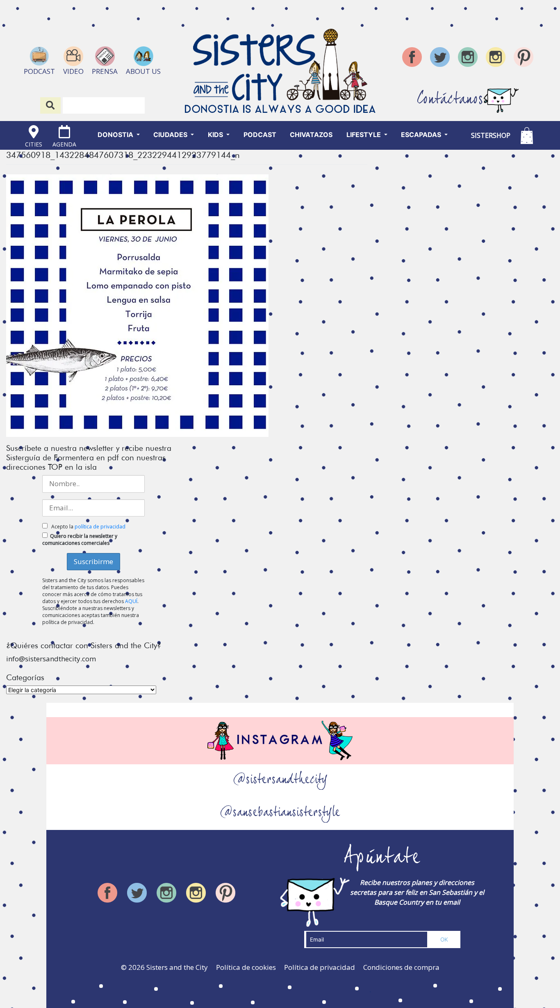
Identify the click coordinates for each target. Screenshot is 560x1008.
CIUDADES (171, 134)
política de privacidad (100, 526)
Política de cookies (246, 967)
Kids (216, 134)
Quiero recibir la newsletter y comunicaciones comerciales (79, 539)
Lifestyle (364, 134)
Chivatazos (311, 134)
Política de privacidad (319, 967)
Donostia (116, 134)
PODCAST (260, 134)
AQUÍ (131, 601)
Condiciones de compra (401, 967)
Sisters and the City (177, 967)
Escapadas (422, 134)
